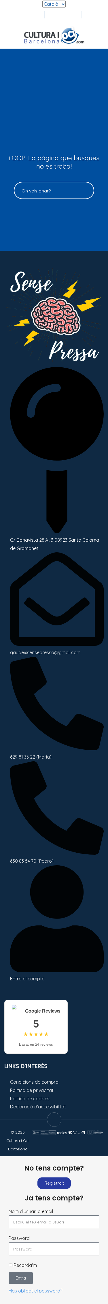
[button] (89, 15)
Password (19, 1238)
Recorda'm (24, 1265)
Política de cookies (30, 1098)
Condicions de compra (34, 1082)
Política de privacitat (32, 1090)
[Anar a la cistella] (71, 15)
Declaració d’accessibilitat (38, 1107)
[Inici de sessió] (62, 15)
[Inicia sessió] (52, 15)
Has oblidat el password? (35, 1291)
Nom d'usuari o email (31, 1211)
